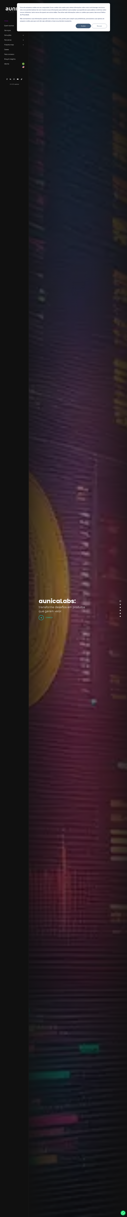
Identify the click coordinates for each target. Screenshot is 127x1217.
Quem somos (9, 25)
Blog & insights (9, 59)
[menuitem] (17, 36)
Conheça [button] (49, 617)
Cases (6, 49)
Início (6, 21)
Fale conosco (9, 54)
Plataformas (9, 45)
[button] (120, 601)
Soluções (7, 35)
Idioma (6, 64)
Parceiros (7, 40)
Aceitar (83, 26)
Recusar (99, 26)
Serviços (7, 30)
